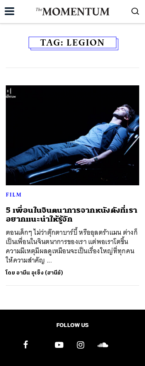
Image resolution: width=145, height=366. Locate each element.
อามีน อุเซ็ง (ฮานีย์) (39, 272)
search (135, 11)
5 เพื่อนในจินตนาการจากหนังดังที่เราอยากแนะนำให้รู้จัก (71, 214)
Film (14, 194)
